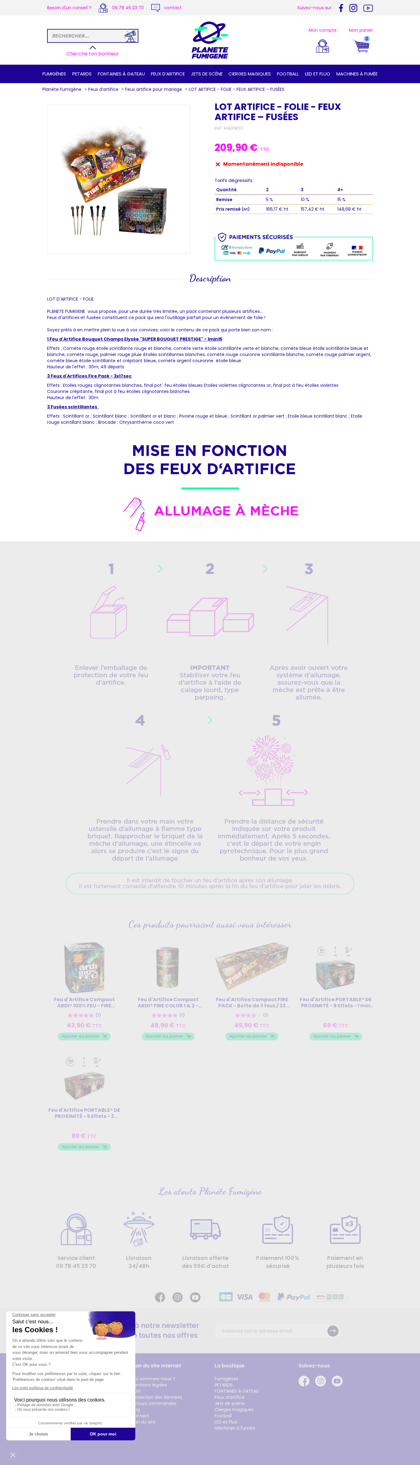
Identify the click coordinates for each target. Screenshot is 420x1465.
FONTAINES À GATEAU (121, 74)
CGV (136, 1391)
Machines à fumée (357, 74)
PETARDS (82, 74)
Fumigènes (54, 74)
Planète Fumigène (61, 89)
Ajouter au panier (80, 1036)
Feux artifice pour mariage (153, 89)
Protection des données (156, 1397)
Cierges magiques (249, 74)
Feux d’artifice (168, 74)
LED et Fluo (317, 74)
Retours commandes (153, 1403)
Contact (140, 1416)
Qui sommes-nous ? (153, 1379)
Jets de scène (207, 74)
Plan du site (143, 1422)
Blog (135, 1409)
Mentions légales (149, 1385)
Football (288, 74)
